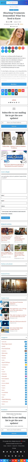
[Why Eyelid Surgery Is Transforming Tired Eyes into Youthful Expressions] (7, 231)
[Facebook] (11, 102)
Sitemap (14, 448)
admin (8, 21)
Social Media (5, 392)
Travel (3, 371)
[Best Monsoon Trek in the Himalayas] (5, 304)
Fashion (16, 6)
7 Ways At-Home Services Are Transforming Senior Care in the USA (20, 238)
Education (4, 374)
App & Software (6, 362)
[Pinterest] (17, 102)
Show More (14, 84)
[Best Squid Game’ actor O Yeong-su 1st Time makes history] (5, 310)
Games (3, 380)
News (3, 390)
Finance (4, 355)
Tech (3, 360)
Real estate (4, 353)
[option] (14, 285)
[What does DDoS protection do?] (5, 323)
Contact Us (14, 445)
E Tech (20, 443)
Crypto (3, 394)
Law (3, 369)
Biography (4, 376)
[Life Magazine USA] (12, 2)
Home (12, 6)
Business (4, 350)
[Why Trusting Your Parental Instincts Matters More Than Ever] (21, 247)
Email (2, 200)
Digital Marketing (6, 399)
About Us (9, 445)
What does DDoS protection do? (18, 321)
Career (3, 387)
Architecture (5, 401)
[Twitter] (13, 102)
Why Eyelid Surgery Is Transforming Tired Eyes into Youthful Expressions (6, 238)
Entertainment (5, 378)
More (3, 404)
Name (2, 195)
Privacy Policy (21, 445)
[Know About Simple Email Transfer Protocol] (5, 330)
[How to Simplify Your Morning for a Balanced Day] (7, 247)
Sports (3, 385)
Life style (16, 9)
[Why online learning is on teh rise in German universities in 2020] (5, 317)
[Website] (9, 102)
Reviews (4, 357)
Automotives (5, 364)
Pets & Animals (5, 383)
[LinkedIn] (15, 102)
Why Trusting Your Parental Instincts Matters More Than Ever (19, 254)
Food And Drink (6, 348)
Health (3, 346)
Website (3, 206)
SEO (3, 397)
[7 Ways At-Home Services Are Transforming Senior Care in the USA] (21, 231)
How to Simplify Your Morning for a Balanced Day (7, 254)
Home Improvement (7, 344)
